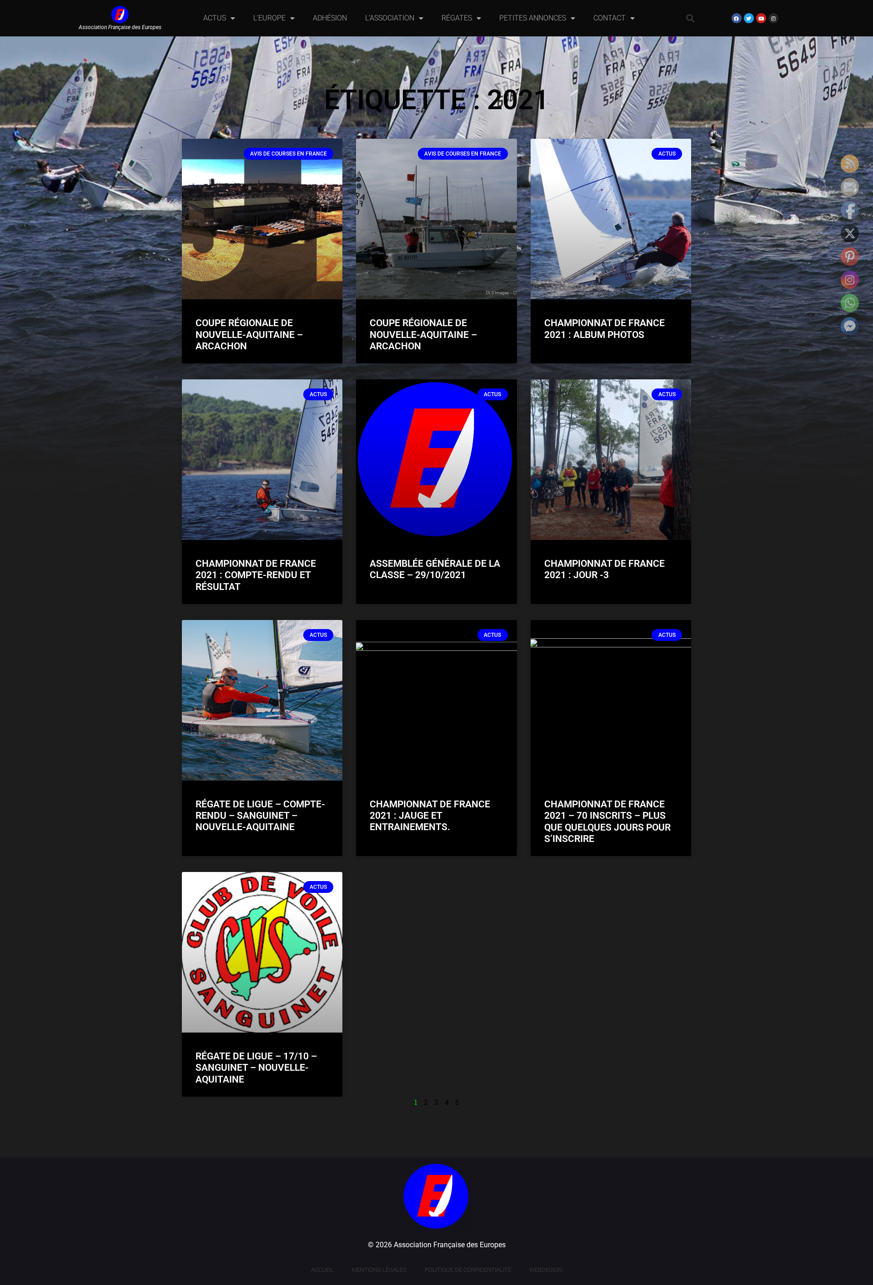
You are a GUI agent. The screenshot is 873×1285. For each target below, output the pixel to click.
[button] (689, 18)
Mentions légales (379, 1269)
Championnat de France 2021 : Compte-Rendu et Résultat (256, 575)
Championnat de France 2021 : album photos (604, 328)
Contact (609, 18)
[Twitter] (749, 18)
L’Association (389, 18)
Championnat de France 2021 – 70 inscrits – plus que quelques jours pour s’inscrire (607, 821)
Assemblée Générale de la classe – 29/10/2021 (435, 569)
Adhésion (330, 18)
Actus (214, 18)
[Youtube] (761, 18)
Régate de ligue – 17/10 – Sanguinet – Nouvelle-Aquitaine (256, 1067)
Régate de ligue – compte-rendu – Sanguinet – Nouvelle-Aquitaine (260, 815)
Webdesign (545, 1269)
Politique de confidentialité (468, 1269)
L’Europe (269, 18)
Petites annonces (532, 18)
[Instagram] (773, 18)
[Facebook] (737, 18)
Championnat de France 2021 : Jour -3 (604, 569)
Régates (457, 18)
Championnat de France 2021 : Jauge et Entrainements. (430, 815)
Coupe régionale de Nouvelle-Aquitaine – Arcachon (249, 334)
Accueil (322, 1269)
